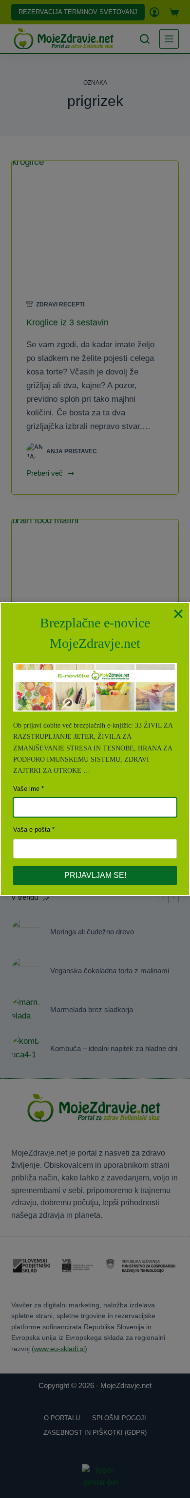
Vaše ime (26, 788)
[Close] (178, 614)
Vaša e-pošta (31, 829)
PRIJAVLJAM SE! (95, 875)
